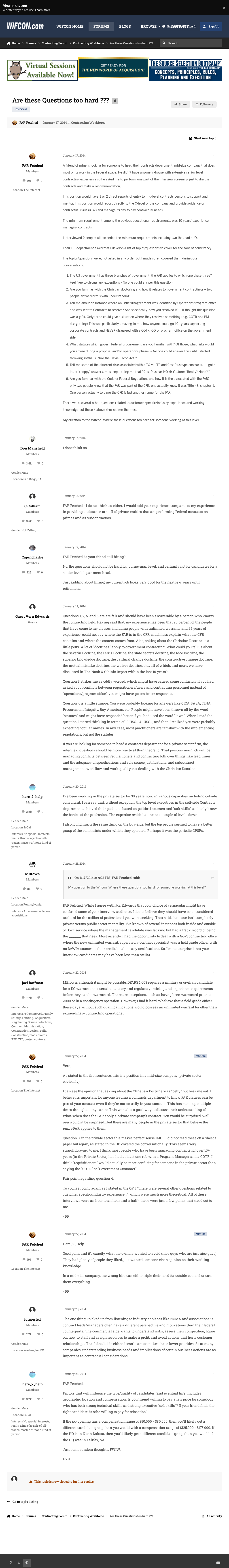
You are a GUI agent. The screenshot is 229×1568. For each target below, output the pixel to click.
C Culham (32, 506)
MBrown (32, 874)
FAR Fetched (28, 122)
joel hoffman (32, 983)
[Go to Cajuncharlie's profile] (32, 548)
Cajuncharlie (32, 557)
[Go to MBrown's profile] (32, 864)
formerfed (32, 1319)
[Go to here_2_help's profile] (32, 787)
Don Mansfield (32, 448)
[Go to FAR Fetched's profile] (14, 122)
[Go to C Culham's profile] (32, 496)
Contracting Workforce (88, 122)
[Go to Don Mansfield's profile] (32, 439)
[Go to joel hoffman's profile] (32, 973)
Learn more (8, 8)
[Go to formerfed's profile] (32, 1310)
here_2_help (32, 796)
